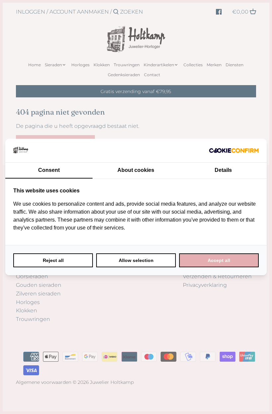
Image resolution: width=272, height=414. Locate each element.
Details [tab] (223, 170)
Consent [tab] (49, 170)
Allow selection (136, 260)
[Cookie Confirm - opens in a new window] (234, 150)
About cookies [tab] (135, 170)
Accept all (219, 260)
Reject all (53, 260)
